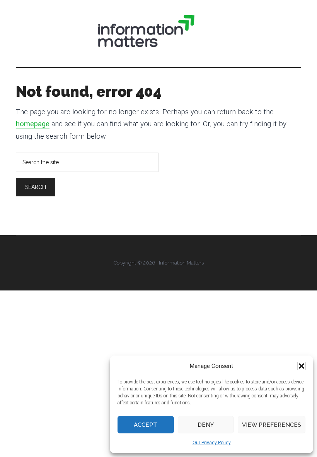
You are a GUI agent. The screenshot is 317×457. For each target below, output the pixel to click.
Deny (206, 424)
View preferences (271, 424)
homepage (32, 124)
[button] (301, 366)
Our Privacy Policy (212, 442)
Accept (145, 424)
